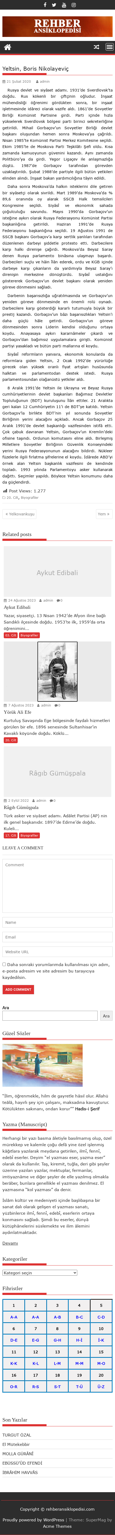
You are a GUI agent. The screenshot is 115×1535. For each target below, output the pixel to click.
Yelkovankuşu (21, 514)
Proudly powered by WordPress (33, 1519)
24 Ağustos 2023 (21, 600)
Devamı (10, 1243)
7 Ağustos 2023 (20, 705)
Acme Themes (57, 1526)
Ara (5, 1007)
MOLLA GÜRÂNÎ (17, 1453)
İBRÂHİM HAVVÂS (20, 1472)
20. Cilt (12, 498)
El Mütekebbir (16, 1444)
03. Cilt (10, 635)
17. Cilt (10, 835)
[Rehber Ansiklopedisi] (8, 46)
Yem (102, 514)
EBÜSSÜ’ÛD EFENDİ (22, 1463)
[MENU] (110, 47)
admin (45, 81)
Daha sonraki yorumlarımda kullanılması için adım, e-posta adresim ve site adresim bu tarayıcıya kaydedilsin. (56, 971)
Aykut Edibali (57, 572)
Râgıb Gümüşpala (57, 772)
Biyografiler (30, 498)
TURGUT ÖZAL (16, 1435)
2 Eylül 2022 (18, 801)
